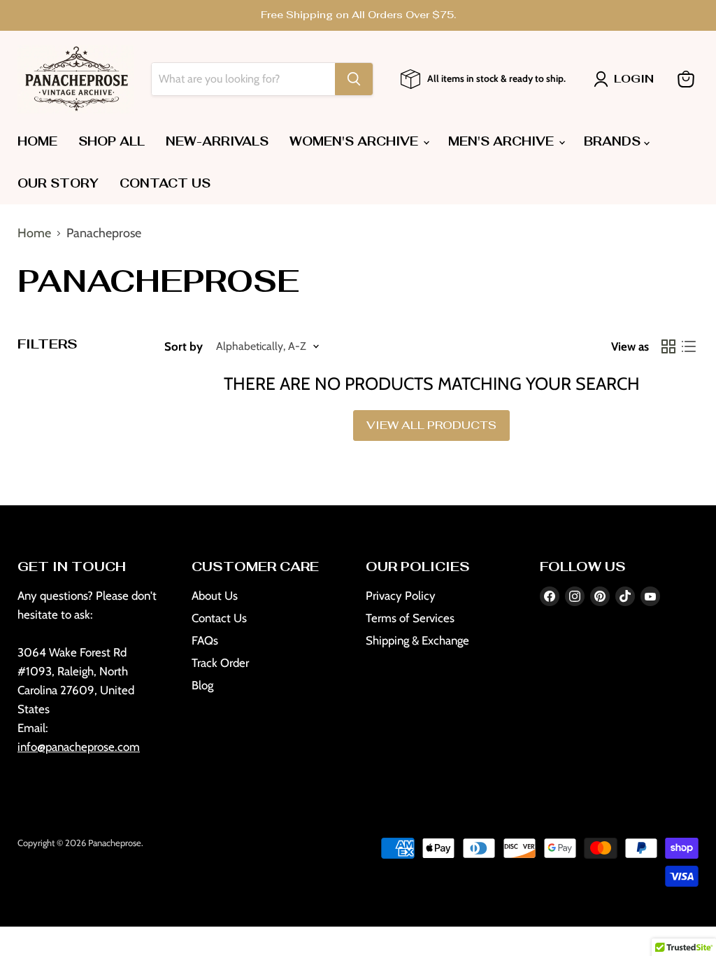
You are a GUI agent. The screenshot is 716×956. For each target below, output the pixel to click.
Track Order (220, 663)
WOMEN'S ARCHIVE (355, 141)
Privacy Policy (401, 596)
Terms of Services (410, 618)
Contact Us (219, 618)
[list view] (688, 347)
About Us (215, 596)
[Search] (354, 79)
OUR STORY (58, 183)
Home (37, 141)
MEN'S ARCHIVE (502, 141)
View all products (431, 425)
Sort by (183, 346)
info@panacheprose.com (78, 747)
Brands (614, 141)
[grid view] (668, 347)
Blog (202, 685)
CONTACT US (165, 183)
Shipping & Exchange (417, 640)
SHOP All (111, 141)
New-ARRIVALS (217, 141)
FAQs (205, 640)
